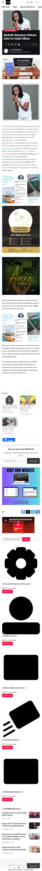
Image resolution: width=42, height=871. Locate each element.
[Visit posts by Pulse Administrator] (6, 51)
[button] (4, 2)
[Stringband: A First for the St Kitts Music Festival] (34, 815)
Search (26, 539)
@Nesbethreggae (9, 148)
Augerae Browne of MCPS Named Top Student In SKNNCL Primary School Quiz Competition (14, 836)
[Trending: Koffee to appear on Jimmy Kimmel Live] (28, 400)
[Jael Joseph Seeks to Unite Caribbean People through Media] (34, 849)
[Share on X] (12, 44)
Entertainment (10, 30)
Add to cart (7, 591)
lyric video (25, 151)
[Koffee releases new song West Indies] (10, 421)
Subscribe (33, 461)
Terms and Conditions (15, 869)
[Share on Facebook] (8, 44)
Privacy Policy (29, 869)
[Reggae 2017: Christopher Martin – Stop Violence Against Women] (34, 825)
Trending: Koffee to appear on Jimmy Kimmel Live (26, 408)
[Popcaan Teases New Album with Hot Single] (10, 400)
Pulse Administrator (16, 49)
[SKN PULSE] (8, 2)
